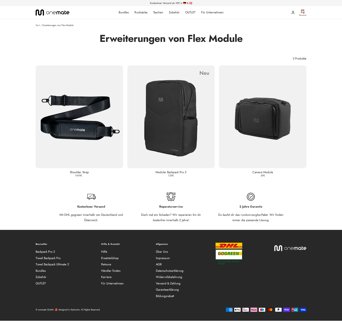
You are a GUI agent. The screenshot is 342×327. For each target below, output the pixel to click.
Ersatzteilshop (110, 258)
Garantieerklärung (167, 289)
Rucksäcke (140, 12)
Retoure (106, 264)
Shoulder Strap (79, 172)
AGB (159, 264)
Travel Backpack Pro (48, 258)
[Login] (293, 12)
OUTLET (190, 12)
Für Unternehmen (212, 12)
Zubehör (174, 12)
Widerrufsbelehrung (169, 277)
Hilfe (104, 251)
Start (38, 25)
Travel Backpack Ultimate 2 (52, 264)
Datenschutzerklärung (169, 271)
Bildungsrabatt (165, 296)
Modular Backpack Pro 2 (171, 172)
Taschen (158, 12)
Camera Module (262, 172)
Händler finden (111, 271)
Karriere (106, 277)
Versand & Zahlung (168, 283)
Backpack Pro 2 (45, 251)
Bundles (124, 12)
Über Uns (162, 251)
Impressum (163, 258)
